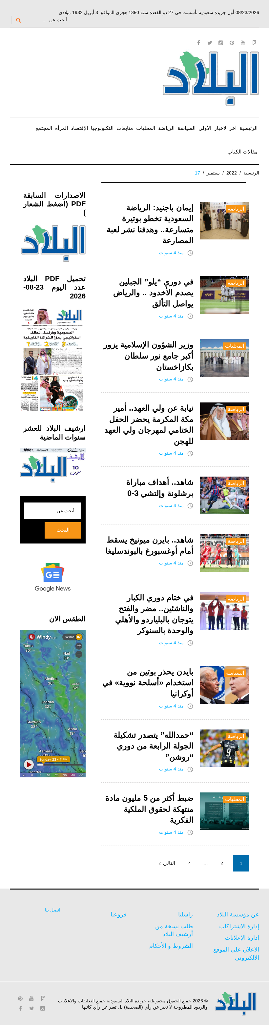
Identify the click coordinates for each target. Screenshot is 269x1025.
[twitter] (210, 43)
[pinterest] (232, 43)
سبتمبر (213, 172)
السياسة (186, 128)
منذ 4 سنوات (171, 252)
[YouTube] (243, 43)
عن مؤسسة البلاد (238, 914)
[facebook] (198, 43)
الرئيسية (248, 128)
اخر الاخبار (225, 128)
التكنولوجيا (102, 128)
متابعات (124, 128)
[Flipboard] (254, 43)
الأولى (204, 128)
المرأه (61, 128)
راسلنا (185, 914)
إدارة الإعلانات (242, 937)
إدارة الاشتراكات (239, 926)
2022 (231, 172)
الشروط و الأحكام (171, 946)
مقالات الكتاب (242, 151)
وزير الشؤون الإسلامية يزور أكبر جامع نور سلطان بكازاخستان (149, 355)
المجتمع (43, 128)
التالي (165, 863)
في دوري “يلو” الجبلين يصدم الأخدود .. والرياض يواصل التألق (153, 292)
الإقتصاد (79, 128)
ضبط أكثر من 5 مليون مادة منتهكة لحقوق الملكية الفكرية (149, 808)
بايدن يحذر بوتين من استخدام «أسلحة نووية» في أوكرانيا (148, 682)
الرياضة (166, 128)
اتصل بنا (52, 909)
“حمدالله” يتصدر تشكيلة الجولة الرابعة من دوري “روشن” (154, 745)
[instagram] (221, 43)
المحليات (145, 128)
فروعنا (119, 914)
